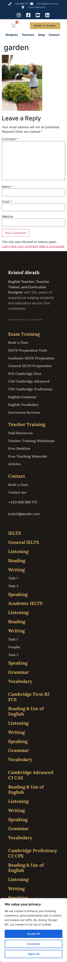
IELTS (14, 533)
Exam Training (24, 334)
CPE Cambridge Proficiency (30, 389)
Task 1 (13, 578)
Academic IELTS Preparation (31, 358)
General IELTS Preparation (30, 366)
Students (12, 35)
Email (7, 201)
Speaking (18, 594)
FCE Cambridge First (24, 373)
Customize (33, 943)
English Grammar (22, 397)
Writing (16, 570)
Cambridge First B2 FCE (29, 696)
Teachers (28, 35)
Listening (18, 551)
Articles (14, 464)
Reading (16, 560)
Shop (41, 35)
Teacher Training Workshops (31, 441)
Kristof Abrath (23, 272)
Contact (54, 35)
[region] (33, 930)
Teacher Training (26, 424)
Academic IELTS (25, 603)
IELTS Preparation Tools (27, 350)
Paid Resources (20, 433)
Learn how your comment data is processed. (33, 246)
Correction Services (24, 412)
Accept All (33, 933)
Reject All (33, 953)
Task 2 (13, 586)
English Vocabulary (23, 404)
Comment (10, 139)
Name (7, 186)
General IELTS (23, 542)
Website (7, 216)
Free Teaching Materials (27, 456)
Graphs (14, 647)
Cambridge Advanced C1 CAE (30, 775)
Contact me (17, 492)
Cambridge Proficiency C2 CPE (32, 853)
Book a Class (18, 342)
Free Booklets (19, 448)
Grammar (18, 672)
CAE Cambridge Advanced (29, 381)
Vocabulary (20, 681)
